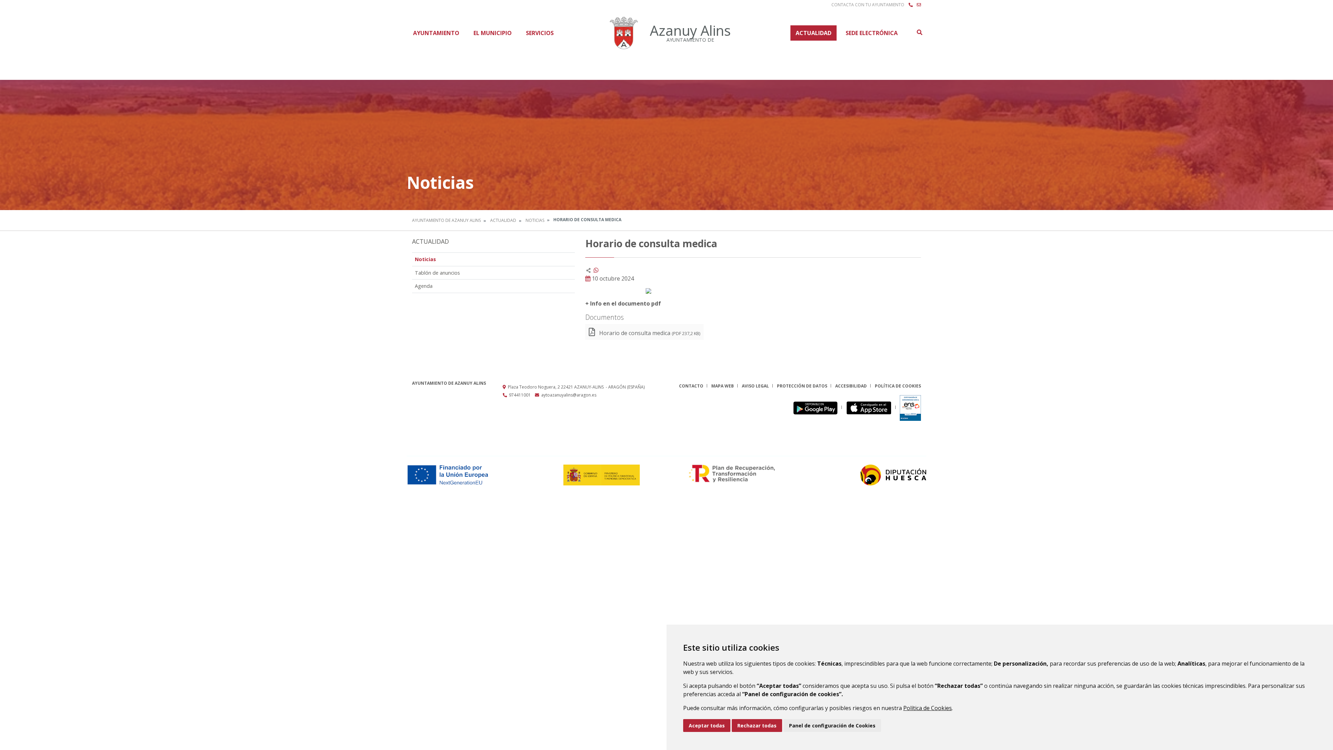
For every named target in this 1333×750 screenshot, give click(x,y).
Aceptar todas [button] (707, 725)
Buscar (919, 32)
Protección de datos (802, 386)
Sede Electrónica (872, 33)
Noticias (535, 220)
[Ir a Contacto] (919, 5)
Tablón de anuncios (437, 272)
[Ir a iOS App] (871, 407)
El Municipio (492, 33)
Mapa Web (722, 386)
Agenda (424, 286)
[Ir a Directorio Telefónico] (910, 5)
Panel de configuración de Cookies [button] (832, 725)
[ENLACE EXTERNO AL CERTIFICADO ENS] (910, 407)
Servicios (540, 33)
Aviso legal (755, 386)
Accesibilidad (851, 386)
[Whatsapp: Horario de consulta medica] (596, 270)
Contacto (691, 386)
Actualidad (813, 33)
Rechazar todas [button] (757, 725)
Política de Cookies (927, 708)
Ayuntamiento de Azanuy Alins (446, 220)
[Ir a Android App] (817, 407)
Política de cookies (898, 386)
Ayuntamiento (436, 33)
